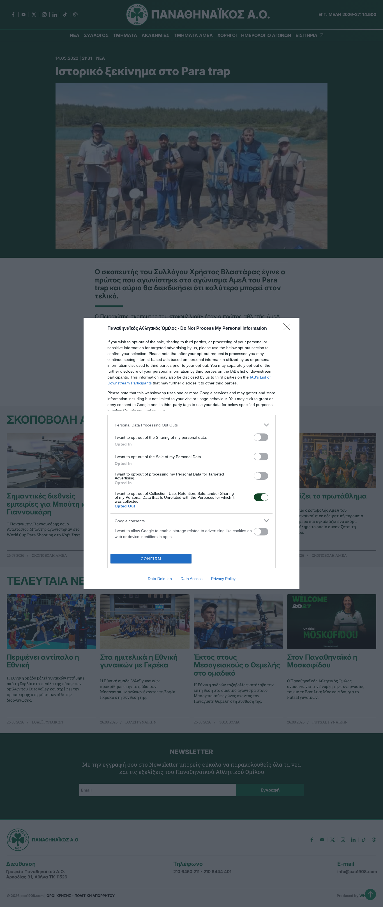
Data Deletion (160, 578)
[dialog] (191, 453)
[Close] (288, 328)
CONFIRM (151, 559)
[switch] (261, 437)
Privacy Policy (223, 578)
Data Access (191, 578)
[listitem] (191, 425)
